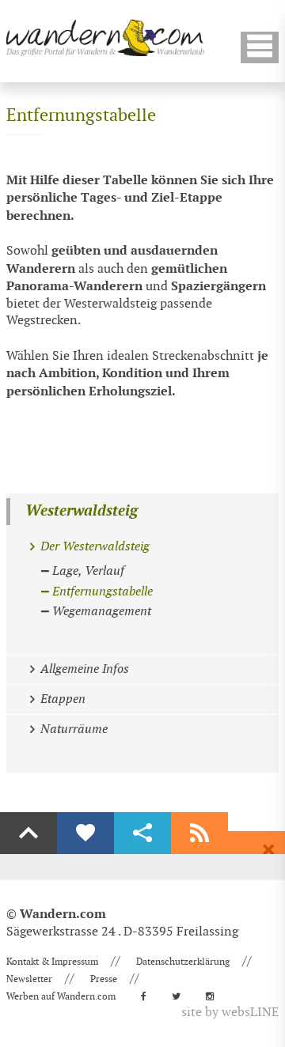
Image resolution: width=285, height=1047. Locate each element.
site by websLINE (230, 1012)
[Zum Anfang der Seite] (28, 833)
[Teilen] (142, 833)
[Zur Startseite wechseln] (105, 37)
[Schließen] (268, 850)
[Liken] (85, 833)
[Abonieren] (199, 833)
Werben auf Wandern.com (61, 996)
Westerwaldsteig (81, 511)
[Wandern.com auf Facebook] (148, 996)
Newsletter (29, 979)
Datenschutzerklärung (183, 961)
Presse (103, 979)
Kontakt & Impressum (52, 961)
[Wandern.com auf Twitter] (181, 996)
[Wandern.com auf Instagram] (214, 996)
